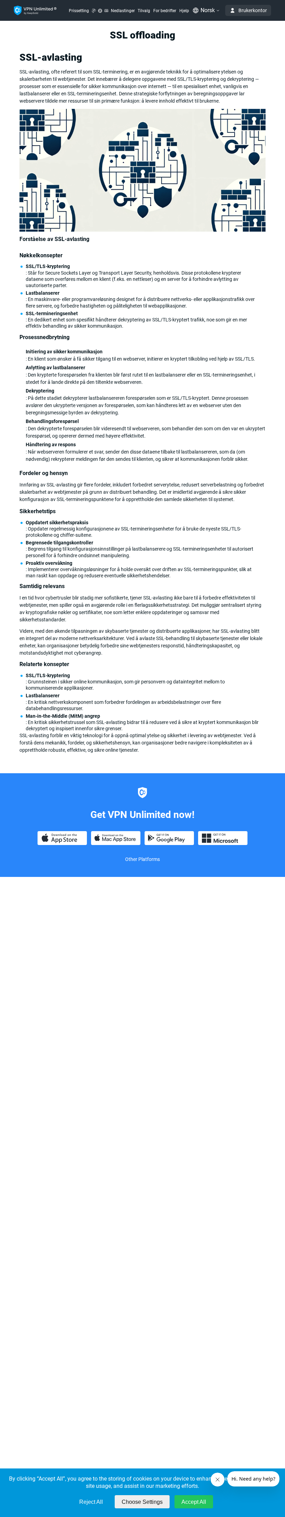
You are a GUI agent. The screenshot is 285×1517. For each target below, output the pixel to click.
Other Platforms (142, 859)
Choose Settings (142, 1502)
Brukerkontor (252, 10)
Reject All (91, 1502)
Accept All (193, 1502)
